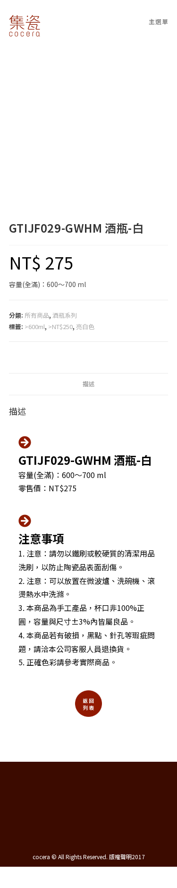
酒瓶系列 (64, 315)
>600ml (35, 326)
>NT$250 (60, 326)
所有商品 (37, 315)
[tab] (89, 384)
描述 (89, 383)
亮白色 (85, 326)
